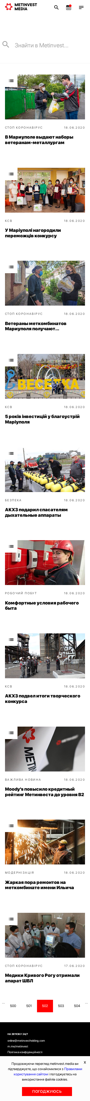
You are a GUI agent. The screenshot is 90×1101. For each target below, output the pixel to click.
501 (29, 1006)
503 (61, 1006)
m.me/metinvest (18, 1046)
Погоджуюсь (47, 1091)
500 (13, 1006)
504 (77, 1006)
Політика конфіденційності (25, 1052)
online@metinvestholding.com (26, 1040)
